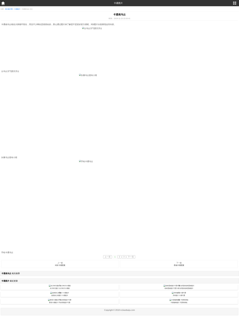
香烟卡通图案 (179, 265)
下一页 (131, 257)
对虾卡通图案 (60, 265)
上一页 (108, 257)
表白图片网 (9, 9)
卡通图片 (17, 9)
